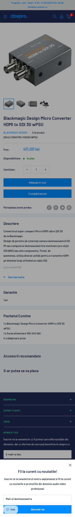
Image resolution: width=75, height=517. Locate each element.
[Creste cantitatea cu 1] (45, 169)
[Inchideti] (70, 464)
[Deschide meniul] (5, 16)
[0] (68, 16)
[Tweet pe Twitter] (62, 207)
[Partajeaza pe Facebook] (49, 207)
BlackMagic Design (15, 132)
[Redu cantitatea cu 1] (27, 169)
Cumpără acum (37, 193)
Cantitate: (9, 169)
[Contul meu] (61, 16)
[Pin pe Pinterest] (55, 207)
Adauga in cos (37, 182)
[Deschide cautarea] (55, 16)
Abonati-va (37, 509)
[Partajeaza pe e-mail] (69, 207)
